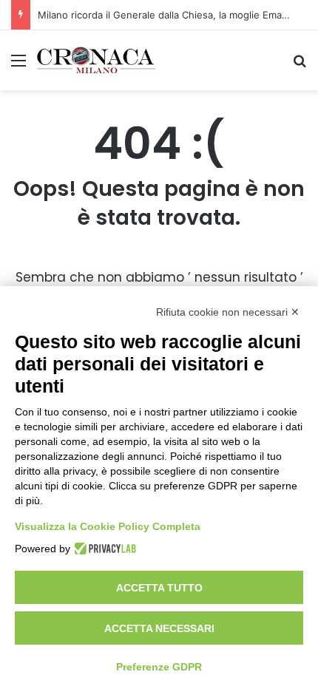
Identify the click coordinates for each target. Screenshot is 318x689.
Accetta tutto (159, 588)
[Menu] (18, 65)
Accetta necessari (159, 628)
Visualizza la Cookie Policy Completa (107, 526)
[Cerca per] (299, 65)
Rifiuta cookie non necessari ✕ (228, 312)
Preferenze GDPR (159, 667)
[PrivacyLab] (103, 548)
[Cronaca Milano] (96, 60)
